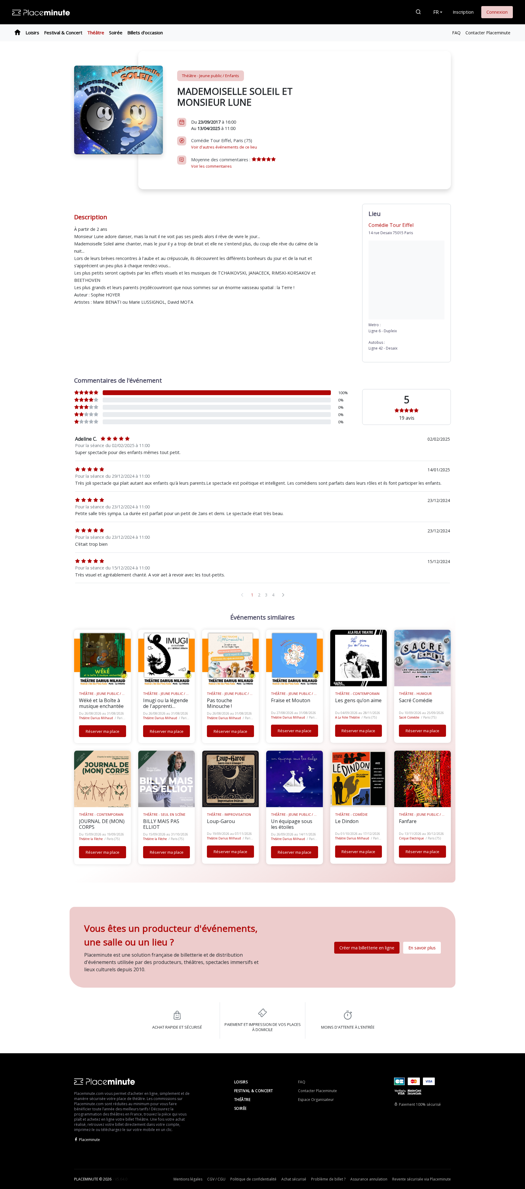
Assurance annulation (368, 1179)
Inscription (463, 12)
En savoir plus (422, 948)
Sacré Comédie (409, 717)
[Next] (283, 594)
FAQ (456, 33)
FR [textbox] (436, 12)
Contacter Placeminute (487, 33)
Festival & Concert (63, 32)
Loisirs (32, 32)
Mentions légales (187, 1179)
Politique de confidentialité (253, 1179)
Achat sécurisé (293, 1179)
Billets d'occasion (145, 32)
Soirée (115, 32)
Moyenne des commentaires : (221, 163)
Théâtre (95, 32)
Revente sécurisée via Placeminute (421, 1179)
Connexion (497, 12)
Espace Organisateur (316, 1099)
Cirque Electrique (411, 838)
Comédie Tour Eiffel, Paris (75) (224, 144)
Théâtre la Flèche (91, 839)
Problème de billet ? (328, 1179)
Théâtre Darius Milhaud (96, 718)
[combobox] (437, 12)
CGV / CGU (216, 1179)
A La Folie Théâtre (347, 717)
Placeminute (89, 1139)
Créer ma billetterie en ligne (366, 948)
